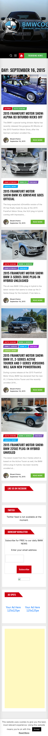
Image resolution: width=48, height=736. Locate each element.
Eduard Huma (15, 139)
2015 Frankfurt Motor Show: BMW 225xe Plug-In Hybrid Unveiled (23, 448)
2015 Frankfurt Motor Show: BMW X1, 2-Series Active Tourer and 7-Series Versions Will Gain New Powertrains (23, 361)
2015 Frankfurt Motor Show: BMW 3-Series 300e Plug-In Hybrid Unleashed (23, 277)
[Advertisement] (25, 668)
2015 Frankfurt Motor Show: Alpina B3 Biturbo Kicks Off (23, 115)
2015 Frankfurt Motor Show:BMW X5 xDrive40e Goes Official (23, 195)
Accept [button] (37, 729)
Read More (37, 140)
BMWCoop (13, 495)
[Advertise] (13, 602)
